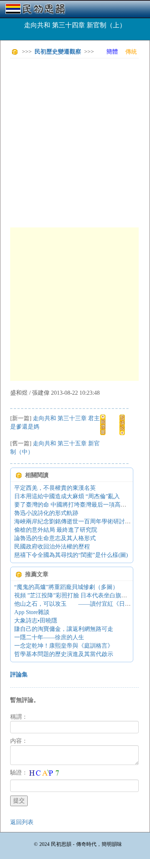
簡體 (112, 51)
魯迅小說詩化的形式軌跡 (46, 513)
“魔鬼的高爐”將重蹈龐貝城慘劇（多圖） (66, 587)
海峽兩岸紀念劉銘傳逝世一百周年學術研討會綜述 (78, 521)
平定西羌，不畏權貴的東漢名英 (55, 488)
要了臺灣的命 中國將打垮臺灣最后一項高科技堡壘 (79, 504)
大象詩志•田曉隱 (35, 620)
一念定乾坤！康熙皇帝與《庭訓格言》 (63, 646)
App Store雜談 (32, 612)
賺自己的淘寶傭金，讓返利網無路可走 (63, 629)
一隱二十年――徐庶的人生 (49, 637)
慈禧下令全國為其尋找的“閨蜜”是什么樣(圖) (71, 555)
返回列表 (21, 822)
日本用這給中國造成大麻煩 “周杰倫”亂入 (67, 496)
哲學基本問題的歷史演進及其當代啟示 (63, 654)
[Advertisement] (75, 139)
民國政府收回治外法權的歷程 (52, 546)
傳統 (131, 51)
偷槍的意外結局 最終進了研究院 (55, 530)
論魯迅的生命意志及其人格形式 (55, 538)
